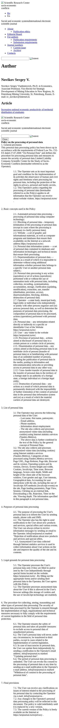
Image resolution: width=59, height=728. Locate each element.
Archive (17, 50)
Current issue (19, 47)
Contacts (11, 53)
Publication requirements (25, 39)
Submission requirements (25, 42)
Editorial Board (14, 34)
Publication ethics (21, 31)
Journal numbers (15, 45)
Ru (8, 13)
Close (4, 139)
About (10, 29)
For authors (12, 37)
